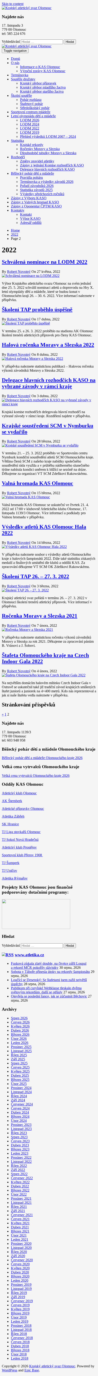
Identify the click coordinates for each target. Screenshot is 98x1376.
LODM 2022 (29, 128)
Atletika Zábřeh (13, 816)
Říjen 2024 (19, 1096)
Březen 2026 (20, 1034)
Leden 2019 (19, 1321)
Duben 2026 (20, 1030)
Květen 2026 (20, 1026)
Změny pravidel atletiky (37, 161)
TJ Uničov (9, 870)
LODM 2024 (29, 124)
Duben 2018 (20, 1346)
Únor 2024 (19, 1121)
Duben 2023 (20, 1145)
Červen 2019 (20, 1305)
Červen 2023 (20, 1141)
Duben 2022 (20, 1186)
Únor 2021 (19, 1235)
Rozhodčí (18, 157)
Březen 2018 (20, 1350)
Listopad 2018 (21, 1330)
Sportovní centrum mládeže (30, 112)
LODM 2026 (29, 120)
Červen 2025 (20, 1067)
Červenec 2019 (22, 1301)
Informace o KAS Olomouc (40, 67)
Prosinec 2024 (21, 1088)
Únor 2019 (19, 1317)
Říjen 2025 (19, 1055)
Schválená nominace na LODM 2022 (44, 262)
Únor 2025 (19, 1084)
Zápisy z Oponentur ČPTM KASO (36, 206)
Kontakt (26, 214)
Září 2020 (18, 1256)
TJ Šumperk (10, 863)
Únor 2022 (19, 1194)
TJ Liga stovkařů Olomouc (21, 832)
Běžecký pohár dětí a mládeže (32, 173)
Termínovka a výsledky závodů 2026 (46, 182)
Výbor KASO (30, 218)
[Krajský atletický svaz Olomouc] (27, 46)
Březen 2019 (20, 1313)
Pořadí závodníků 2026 (37, 186)
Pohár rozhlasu (30, 100)
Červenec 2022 (22, 1178)
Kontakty (17, 210)
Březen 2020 (20, 1276)
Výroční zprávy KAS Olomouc (42, 71)
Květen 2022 (20, 1182)
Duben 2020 (20, 1272)
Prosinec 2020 (21, 1244)
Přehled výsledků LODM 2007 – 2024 (48, 136)
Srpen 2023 (19, 1137)
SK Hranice (10, 824)
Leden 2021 (19, 1239)
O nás (15, 63)
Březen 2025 (20, 1080)
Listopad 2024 (21, 1092)
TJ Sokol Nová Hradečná (20, 839)
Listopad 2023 (21, 1129)
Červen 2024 (20, 1108)
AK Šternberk (12, 801)
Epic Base (31, 1370)
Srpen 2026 (19, 1018)
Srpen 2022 (19, 1174)
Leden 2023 (19, 1153)
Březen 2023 (20, 1149)
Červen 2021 (20, 1219)
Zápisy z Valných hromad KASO (35, 202)
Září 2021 (18, 1211)
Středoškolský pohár (34, 108)
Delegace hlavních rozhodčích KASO (47, 169)
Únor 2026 (19, 1039)
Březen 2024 (20, 1116)
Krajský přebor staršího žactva (42, 91)
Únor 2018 (19, 1354)
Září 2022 (18, 1170)
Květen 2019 (20, 1309)
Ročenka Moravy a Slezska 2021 (39, 616)
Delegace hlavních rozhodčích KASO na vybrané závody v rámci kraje (48, 383)
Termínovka (19, 75)
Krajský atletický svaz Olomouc (52, 1366)
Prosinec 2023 (21, 1125)
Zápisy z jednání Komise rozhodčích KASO (52, 165)
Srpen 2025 (19, 1063)
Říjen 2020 (19, 1252)
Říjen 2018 (19, 1334)
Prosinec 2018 (21, 1325)
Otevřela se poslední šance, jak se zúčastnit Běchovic (49, 996)
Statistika (17, 141)
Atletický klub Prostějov (19, 847)
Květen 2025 (20, 1071)
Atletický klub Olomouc (19, 793)
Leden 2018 (19, 1358)
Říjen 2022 (19, 1166)
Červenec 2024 (22, 1104)
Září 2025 (18, 1059)
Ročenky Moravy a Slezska (40, 149)
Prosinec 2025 (21, 1047)
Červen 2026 (20, 1022)
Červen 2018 (20, 1342)
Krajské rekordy (31, 145)
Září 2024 (18, 1100)
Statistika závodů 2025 (36, 190)
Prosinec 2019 (21, 1284)
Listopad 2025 (21, 1051)
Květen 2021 (20, 1223)
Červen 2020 (20, 1264)
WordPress (9, 1370)
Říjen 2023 (19, 1133)
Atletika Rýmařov (15, 878)
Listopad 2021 (21, 1203)
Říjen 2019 (19, 1293)
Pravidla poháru (31, 177)
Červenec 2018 (22, 1338)
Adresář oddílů (30, 223)
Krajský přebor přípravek (38, 83)
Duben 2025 (20, 1075)
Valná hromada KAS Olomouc (37, 483)
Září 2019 (18, 1297)
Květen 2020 (20, 1268)
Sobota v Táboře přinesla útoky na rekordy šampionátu (50, 972)
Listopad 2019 (21, 1289)
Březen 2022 (20, 1190)
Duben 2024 (20, 1112)
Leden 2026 (19, 1043)
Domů (15, 59)
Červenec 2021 (22, 1215)
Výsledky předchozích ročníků (42, 194)
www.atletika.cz (29, 954)
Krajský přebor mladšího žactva (43, 87)
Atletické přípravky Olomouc (23, 809)
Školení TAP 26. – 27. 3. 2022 (35, 576)
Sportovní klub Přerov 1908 (22, 855)
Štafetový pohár (31, 104)
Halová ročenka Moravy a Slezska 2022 (48, 345)
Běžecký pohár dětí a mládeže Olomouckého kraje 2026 (42, 758)
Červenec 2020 (22, 1260)
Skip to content (12, 4)
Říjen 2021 (19, 1207)
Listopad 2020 (21, 1248)
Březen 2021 (20, 1231)
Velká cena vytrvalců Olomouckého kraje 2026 (36, 776)
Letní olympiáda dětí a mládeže (33, 116)
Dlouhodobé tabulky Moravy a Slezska (48, 153)
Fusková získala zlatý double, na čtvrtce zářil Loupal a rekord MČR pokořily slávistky (48, 965)
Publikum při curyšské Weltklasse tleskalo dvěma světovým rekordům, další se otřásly (46, 990)
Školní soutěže (21, 95)
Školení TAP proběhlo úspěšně (37, 309)
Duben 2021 (20, 1227)
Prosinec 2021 (21, 1198)
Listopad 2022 (21, 1162)
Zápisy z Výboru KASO (28, 198)
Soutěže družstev (23, 79)
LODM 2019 (29, 132)
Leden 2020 (19, 1280)
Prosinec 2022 (21, 1157)
